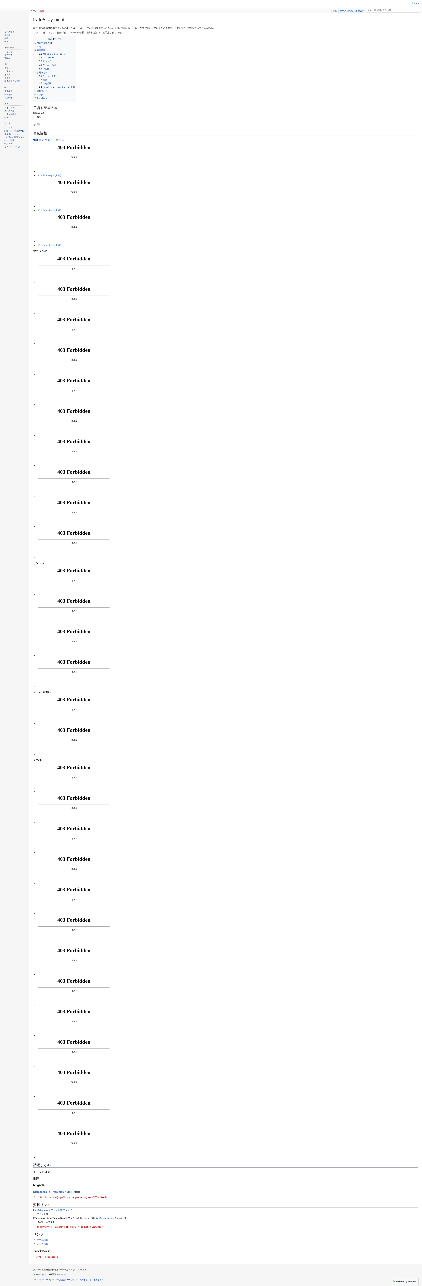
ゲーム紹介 (42, 1239)
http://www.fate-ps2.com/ (108, 1218)
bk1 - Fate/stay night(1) (49, 175)
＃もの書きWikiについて (67, 1280)
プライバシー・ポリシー (43, 1280)
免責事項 (84, 1280)
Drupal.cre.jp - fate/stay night (52, 1191)
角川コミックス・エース (48, 140)
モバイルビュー (96, 1280)
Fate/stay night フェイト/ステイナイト (54, 1210)
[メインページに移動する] (14, 13)
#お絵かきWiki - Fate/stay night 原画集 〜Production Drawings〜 (70, 1226)
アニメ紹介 (42, 1243)
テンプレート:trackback (45, 1256)
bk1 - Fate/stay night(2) (49, 210)
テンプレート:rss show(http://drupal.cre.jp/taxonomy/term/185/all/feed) (70, 1197)
